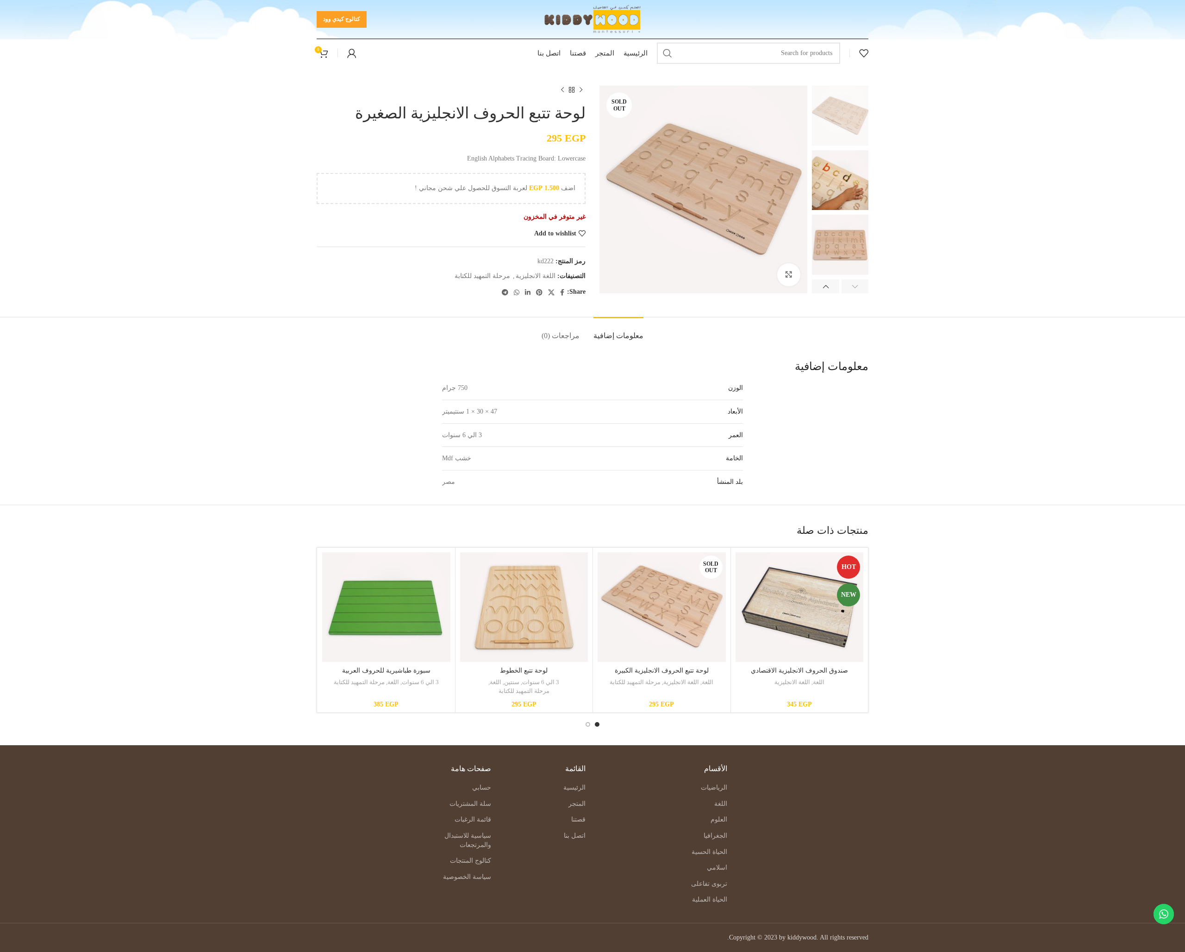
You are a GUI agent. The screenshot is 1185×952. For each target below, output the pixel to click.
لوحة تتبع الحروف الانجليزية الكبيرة (662, 670)
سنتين (511, 682)
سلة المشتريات (470, 803)
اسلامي (717, 867)
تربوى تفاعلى (709, 883)
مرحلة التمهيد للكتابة (482, 275)
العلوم (719, 819)
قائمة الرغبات (473, 819)
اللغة (818, 682)
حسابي (481, 787)
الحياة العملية (709, 899)
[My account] (352, 53)
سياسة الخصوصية (467, 876)
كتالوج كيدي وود (341, 19)
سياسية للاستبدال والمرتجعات (467, 840)
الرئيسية (574, 787)
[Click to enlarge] (788, 274)
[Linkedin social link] (527, 292)
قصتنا (578, 819)
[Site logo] (592, 18)
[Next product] (562, 90)
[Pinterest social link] (539, 292)
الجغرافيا (715, 835)
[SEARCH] (667, 53)
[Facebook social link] (562, 292)
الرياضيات (714, 787)
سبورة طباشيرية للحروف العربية (386, 670)
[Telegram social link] (505, 292)
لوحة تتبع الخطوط (524, 670)
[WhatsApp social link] (516, 292)
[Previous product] (581, 90)
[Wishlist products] (863, 53)
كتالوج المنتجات (470, 860)
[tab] (618, 331)
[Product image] (800, 607)
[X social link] (551, 292)
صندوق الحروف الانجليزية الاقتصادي (799, 670)
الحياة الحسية (709, 851)
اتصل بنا (575, 835)
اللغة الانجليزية (535, 275)
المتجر (577, 803)
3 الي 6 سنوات (540, 682)
